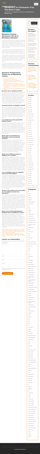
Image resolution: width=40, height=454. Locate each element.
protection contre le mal (21, 231)
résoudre (3, 232)
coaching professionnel (32, 220)
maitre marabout (31, 264)
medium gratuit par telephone (31, 302)
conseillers (22, 229)
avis (28, 205)
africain (29, 193)
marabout (18, 230)
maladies (15, 230)
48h (28, 191)
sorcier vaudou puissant (32, 362)
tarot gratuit (30, 380)
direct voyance (30, 231)
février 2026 (30, 109)
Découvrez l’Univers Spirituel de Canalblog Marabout (32, 70)
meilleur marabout (31, 310)
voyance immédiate (31, 413)
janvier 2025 (30, 136)
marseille (29, 293)
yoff (28, 437)
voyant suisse (30, 429)
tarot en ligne (30, 378)
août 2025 (29, 122)
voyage (29, 394)
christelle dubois (31, 214)
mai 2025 (29, 128)
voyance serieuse (31, 423)
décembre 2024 (30, 138)
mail (28, 258)
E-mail (3, 259)
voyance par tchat (31, 419)
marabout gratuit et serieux (31, 277)
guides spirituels (10, 230)
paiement (29, 317)
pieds (29, 321)
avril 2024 (29, 154)
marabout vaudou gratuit (32, 291)
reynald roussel (30, 339)
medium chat (30, 299)
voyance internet (31, 415)
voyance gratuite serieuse (32, 407)
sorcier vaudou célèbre (32, 360)
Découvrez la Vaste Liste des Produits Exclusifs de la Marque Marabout (32, 44)
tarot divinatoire (30, 376)
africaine (7, 229)
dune (29, 233)
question (29, 329)
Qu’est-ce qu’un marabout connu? (9, 77)
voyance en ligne (31, 403)
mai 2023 (29, 177)
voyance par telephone (32, 421)
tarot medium (30, 382)
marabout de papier (31, 272)
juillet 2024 (30, 148)
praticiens (6, 231)
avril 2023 (29, 179)
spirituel (29, 364)
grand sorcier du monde (32, 243)
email (29, 235)
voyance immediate (31, 411)
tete (28, 390)
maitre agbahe (30, 260)
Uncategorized (15, 11)
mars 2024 (30, 156)
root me (29, 341)
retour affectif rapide (31, 337)
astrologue (30, 199)
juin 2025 (29, 126)
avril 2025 (29, 130)
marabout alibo (30, 268)
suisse (29, 366)
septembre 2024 (31, 144)
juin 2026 (29, 101)
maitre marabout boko (32, 266)
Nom (3, 255)
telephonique (30, 388)
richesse (6, 232)
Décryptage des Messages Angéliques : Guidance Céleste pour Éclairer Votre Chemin (32, 35)
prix (28, 325)
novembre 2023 (30, 165)
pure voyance (30, 327)
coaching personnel (31, 218)
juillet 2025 (30, 124)
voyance (29, 396)
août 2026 (29, 97)
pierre (29, 323)
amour (13, 229)
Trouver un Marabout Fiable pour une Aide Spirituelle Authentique (13, 233)
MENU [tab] (36, 4)
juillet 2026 (30, 99)
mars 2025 (30, 132)
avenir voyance (30, 203)
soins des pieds (30, 351)
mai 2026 (29, 103)
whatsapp (29, 435)
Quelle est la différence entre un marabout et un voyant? (13, 83)
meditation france (31, 297)
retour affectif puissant (32, 335)
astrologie (29, 197)
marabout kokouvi (31, 283)
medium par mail (31, 304)
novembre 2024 (30, 140)
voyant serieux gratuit (31, 427)
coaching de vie (30, 216)
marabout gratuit (31, 274)
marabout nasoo (31, 285)
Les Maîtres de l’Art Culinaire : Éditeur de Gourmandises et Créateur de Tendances (32, 56)
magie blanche (30, 256)
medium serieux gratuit (32, 306)
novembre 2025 (30, 115)
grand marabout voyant (32, 241)
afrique (10, 229)
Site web (3, 263)
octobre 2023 (30, 167)
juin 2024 (29, 150)
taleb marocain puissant (32, 368)
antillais (29, 195)
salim (29, 343)
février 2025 (30, 134)
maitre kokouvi (30, 262)
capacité (15, 229)
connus (19, 229)
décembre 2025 (30, 113)
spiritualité (12, 232)
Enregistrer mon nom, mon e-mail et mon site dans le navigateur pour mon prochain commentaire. (13, 269)
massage (29, 295)
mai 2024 (29, 152)
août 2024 (29, 146)
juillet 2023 (30, 173)
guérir (6, 230)
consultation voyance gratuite (31, 225)
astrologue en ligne (31, 201)
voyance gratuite (31, 405)
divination (3, 230)
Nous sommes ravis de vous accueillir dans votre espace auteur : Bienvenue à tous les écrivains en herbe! (32, 50)
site (28, 347)
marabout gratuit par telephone (31, 280)
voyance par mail (31, 417)
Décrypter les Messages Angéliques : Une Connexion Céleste (32, 40)
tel (28, 384)
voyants (29, 433)
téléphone (29, 386)
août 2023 (29, 171)
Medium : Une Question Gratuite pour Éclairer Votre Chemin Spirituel (32, 86)
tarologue (29, 370)
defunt (29, 229)
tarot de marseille (31, 374)
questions (29, 331)
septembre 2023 (31, 169)
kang (29, 254)
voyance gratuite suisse (32, 409)
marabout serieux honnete (32, 287)
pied (28, 319)
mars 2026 (30, 107)
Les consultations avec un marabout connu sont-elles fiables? (14, 84)
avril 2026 (29, 105)
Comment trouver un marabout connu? (10, 79)
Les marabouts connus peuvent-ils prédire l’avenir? (12, 80)
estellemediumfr (31, 67)
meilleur (29, 308)
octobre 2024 (30, 142)
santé (10, 232)
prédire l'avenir (10, 231)
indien (29, 250)
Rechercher (34, 23)
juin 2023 (29, 175)
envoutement (30, 237)
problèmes (15, 231)
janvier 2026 (30, 111)
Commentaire (4, 243)
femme (29, 239)
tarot (29, 372)
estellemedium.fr (8, 6)
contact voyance (31, 227)
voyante (29, 431)
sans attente (30, 345)
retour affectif (30, 333)
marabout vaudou (31, 289)
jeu (28, 252)
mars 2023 (30, 181)
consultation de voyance (32, 222)
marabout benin (30, 270)
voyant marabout (31, 425)
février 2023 (30, 183)
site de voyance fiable (31, 349)
